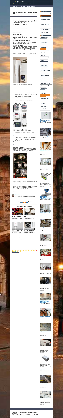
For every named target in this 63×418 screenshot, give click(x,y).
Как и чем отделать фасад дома (44, 136)
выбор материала (44, 45)
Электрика (20, 15)
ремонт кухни (43, 86)
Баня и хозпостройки (45, 32)
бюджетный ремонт (44, 40)
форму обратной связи (19, 415)
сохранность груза (44, 91)
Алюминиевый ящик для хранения (45, 362)
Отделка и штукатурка (45, 24)
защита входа (43, 55)
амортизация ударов (44, 37)
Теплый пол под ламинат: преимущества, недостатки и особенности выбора (44, 301)
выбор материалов (44, 47)
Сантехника (28, 6)
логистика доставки (44, 68)
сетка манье (43, 90)
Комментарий (13, 241)
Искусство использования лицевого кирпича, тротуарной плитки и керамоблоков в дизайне (45, 332)
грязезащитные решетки (45, 50)
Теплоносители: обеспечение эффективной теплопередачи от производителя (44, 348)
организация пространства (45, 75)
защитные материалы (44, 57)
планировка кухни (44, 80)
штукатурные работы (44, 108)
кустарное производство (45, 63)
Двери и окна (44, 21)
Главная (13, 6)
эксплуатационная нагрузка (45, 109)
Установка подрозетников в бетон (28, 216)
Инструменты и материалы (46, 19)
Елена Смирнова (17, 194)
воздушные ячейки (44, 42)
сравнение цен (43, 93)
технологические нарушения (45, 98)
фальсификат (43, 103)
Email (21, 239)
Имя (12, 239)
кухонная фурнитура (44, 65)
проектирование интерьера (45, 83)
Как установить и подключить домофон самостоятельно (29, 230)
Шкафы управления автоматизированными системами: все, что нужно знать (45, 120)
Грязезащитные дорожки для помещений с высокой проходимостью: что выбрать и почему (45, 384)
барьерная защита (44, 39)
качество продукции (44, 58)
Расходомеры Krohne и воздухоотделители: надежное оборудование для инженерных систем (45, 197)
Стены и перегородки (45, 29)
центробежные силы (44, 106)
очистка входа (43, 78)
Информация (33, 6)
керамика (42, 60)
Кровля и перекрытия (45, 27)
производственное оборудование (46, 85)
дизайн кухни (43, 52)
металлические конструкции (45, 70)
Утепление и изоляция (45, 22)
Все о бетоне (17, 6)
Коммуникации (23, 6)
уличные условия (43, 101)
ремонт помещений (44, 88)
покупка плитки (43, 81)
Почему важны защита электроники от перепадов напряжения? (16, 216)
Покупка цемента (42, 369)
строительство (43, 96)
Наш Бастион (20, 1)
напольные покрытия (44, 73)
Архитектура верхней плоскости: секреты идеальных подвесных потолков (45, 151)
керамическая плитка (44, 62)
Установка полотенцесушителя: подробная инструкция (17, 230)
